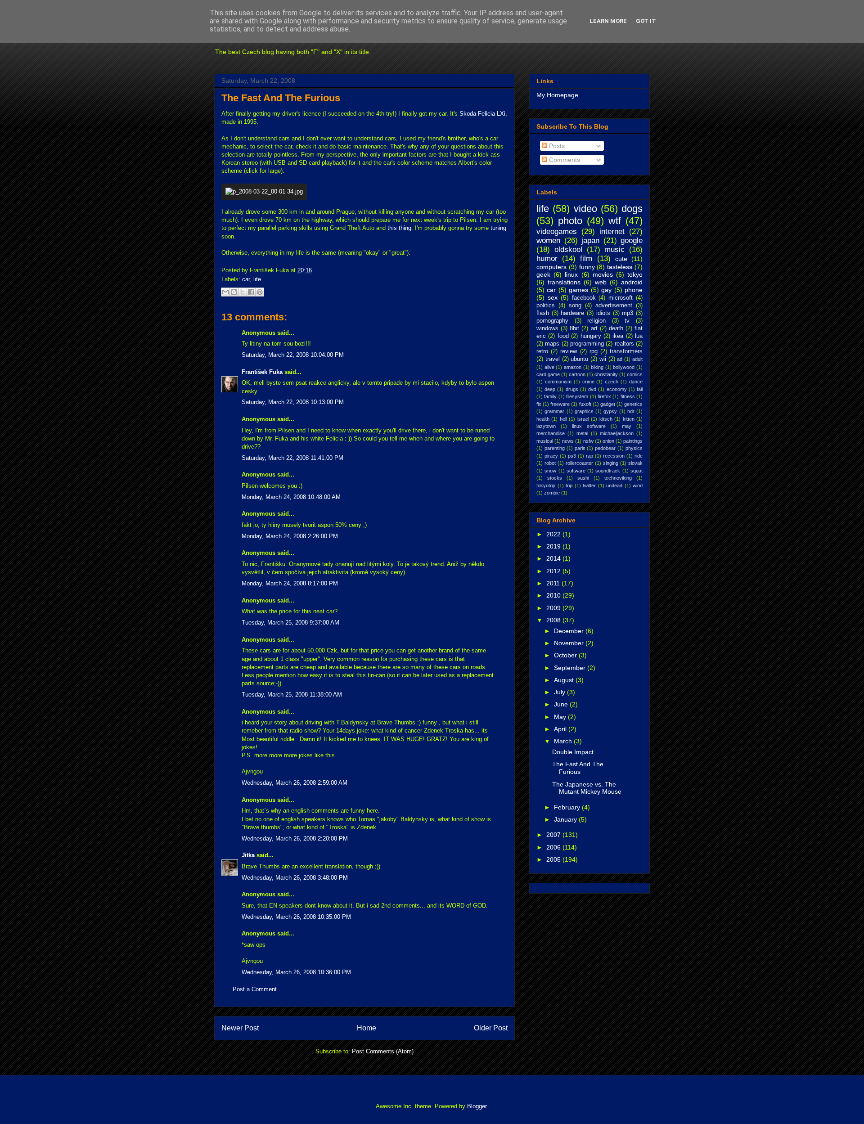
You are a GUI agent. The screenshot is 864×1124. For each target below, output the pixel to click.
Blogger (476, 1106)
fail (640, 389)
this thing (399, 228)
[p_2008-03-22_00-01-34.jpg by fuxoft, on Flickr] (264, 191)
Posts (556, 145)
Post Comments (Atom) (383, 1051)
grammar (554, 411)
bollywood (623, 367)
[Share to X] (242, 292)
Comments (563, 159)
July (560, 692)
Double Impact (573, 751)
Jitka (248, 855)
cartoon (577, 374)
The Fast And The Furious (280, 97)
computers (551, 266)
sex (553, 297)
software (576, 470)
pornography (552, 321)
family (550, 396)
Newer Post (240, 1028)
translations (564, 282)
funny (587, 266)
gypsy (610, 411)
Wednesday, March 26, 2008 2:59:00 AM (294, 782)
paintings (633, 441)
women (548, 240)
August (565, 679)
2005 (554, 859)
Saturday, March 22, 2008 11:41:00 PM (292, 457)
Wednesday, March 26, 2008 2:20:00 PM (295, 838)
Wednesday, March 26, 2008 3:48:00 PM (295, 877)
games (578, 289)
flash (542, 313)
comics (635, 374)
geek (543, 274)
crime (588, 381)
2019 (554, 546)
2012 (554, 571)
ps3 (572, 456)
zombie (552, 492)
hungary (590, 336)
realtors (624, 344)
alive (549, 367)
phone (634, 289)
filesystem (577, 396)
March (564, 741)
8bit (574, 328)
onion (608, 441)
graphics (584, 411)
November (569, 643)
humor (547, 258)
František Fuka (262, 372)
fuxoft (585, 404)
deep (549, 389)
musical (544, 441)
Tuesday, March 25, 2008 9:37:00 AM (290, 622)
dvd (592, 389)
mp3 (627, 313)
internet (612, 231)
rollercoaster (579, 463)
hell (563, 419)
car (246, 279)
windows (547, 328)
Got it (646, 21)
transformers (626, 351)
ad (619, 359)
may (626, 426)
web (601, 282)
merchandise (550, 433)
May (561, 716)
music (614, 249)
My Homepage (557, 95)
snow (550, 470)
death (616, 328)
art (594, 328)
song (575, 305)
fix (538, 404)
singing (610, 463)
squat (636, 470)
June (562, 704)
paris (580, 448)
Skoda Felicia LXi (482, 113)
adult (637, 359)
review (568, 351)
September (570, 667)
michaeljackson (617, 433)
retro (542, 351)
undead (614, 485)
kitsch (605, 419)
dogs (632, 208)
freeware (560, 404)
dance (636, 381)
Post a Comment (255, 989)
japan (590, 240)
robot (550, 463)
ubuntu (579, 359)
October (566, 655)
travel (552, 359)
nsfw (588, 441)
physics (634, 448)
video (585, 208)
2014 (554, 558)
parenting (554, 448)
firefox (604, 396)
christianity (606, 374)
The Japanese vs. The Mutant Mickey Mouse (586, 788)
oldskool (568, 249)
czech (611, 381)
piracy (551, 456)
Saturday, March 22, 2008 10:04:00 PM (293, 354)
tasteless (619, 266)
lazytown (546, 426)
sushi (583, 478)
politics (545, 305)
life (257, 279)
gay (606, 289)
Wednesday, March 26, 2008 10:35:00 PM (296, 916)
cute (621, 258)
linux (571, 274)
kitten (628, 419)
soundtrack (607, 470)
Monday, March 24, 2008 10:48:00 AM (291, 497)
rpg (594, 351)
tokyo (635, 274)
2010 (554, 595)
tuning (498, 228)
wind (638, 485)
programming (587, 344)
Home (366, 1028)
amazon (572, 367)
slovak (635, 463)
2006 (554, 847)
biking (597, 367)
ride (638, 456)
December (569, 630)
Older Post (491, 1028)
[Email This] (225, 292)
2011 (554, 583)
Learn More (608, 21)
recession (614, 456)
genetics (633, 404)
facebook (584, 298)
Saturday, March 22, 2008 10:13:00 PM (293, 402)
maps (552, 344)
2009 (554, 607)
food (563, 336)
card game (548, 374)
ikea (617, 336)
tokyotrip (545, 485)
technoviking (618, 478)
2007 (554, 834)
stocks (554, 478)
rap (589, 456)
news (568, 441)
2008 (554, 620)
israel (583, 419)
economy (617, 389)
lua (639, 336)
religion (596, 321)
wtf (614, 220)
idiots (603, 313)
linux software (589, 426)
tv (627, 321)
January (566, 819)
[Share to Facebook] (251, 292)
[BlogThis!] (234, 292)
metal (582, 433)
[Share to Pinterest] (259, 292)
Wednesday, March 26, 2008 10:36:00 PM (296, 972)
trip (569, 485)
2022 (554, 534)
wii (602, 359)
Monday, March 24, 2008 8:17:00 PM (290, 583)
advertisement (613, 305)
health (542, 419)
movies (603, 274)
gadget (607, 404)
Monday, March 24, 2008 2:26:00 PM (290, 536)
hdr (630, 411)
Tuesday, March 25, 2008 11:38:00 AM (292, 694)
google (632, 240)
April (561, 729)
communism (558, 381)
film (586, 258)
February (568, 807)
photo (570, 220)
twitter (589, 485)
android (632, 282)
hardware (572, 313)
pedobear (605, 448)
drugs (572, 389)
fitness (628, 396)
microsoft (620, 298)
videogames (556, 231)
